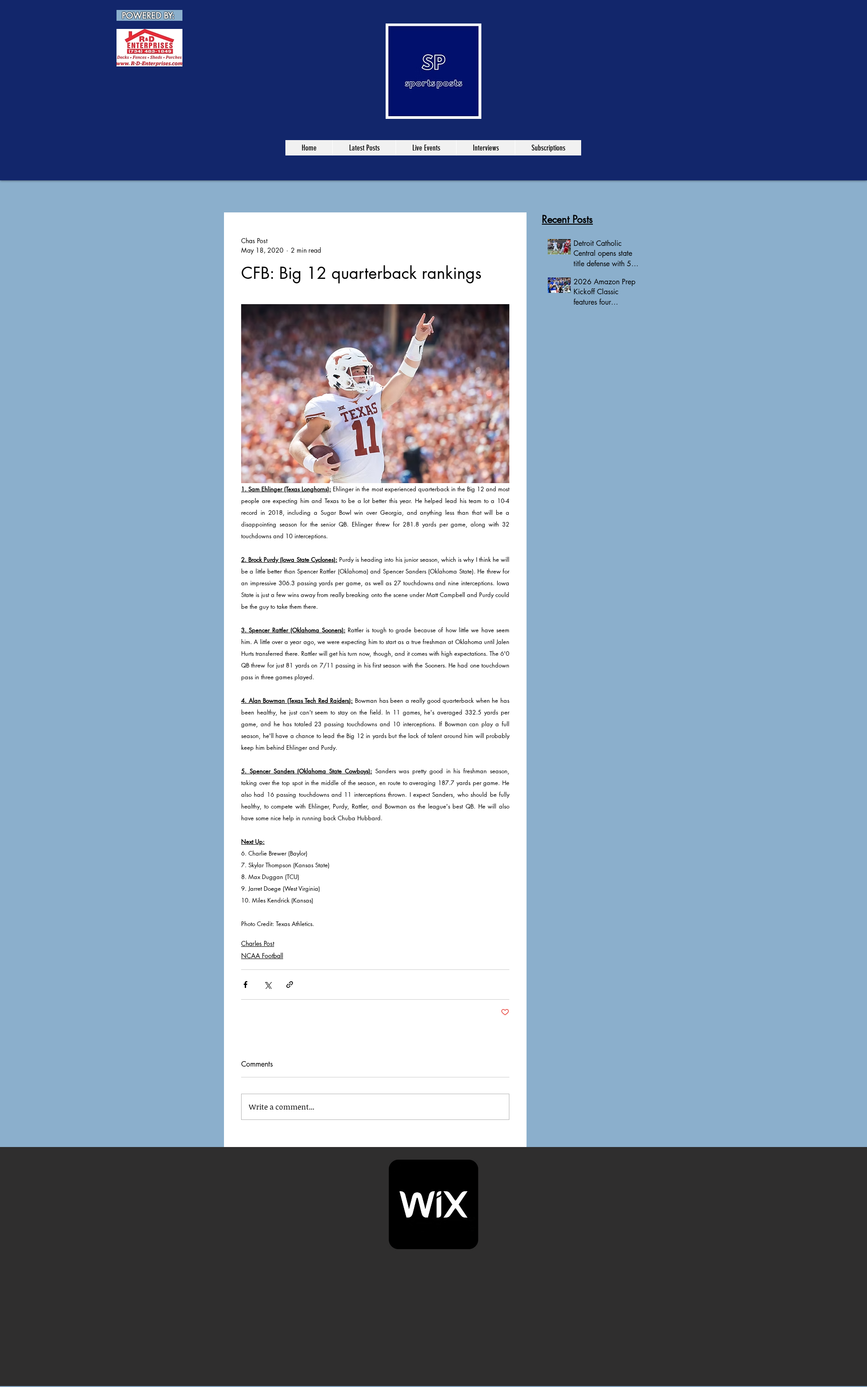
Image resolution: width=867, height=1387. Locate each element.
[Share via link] (289, 984)
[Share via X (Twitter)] (267, 984)
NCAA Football (262, 955)
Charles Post (257, 943)
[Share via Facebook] (245, 984)
